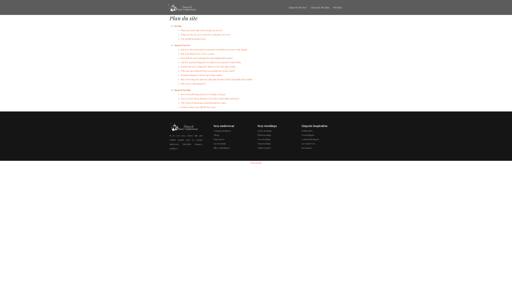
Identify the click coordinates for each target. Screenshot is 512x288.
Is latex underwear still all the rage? (198, 107)
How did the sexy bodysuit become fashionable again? (207, 58)
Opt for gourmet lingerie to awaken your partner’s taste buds (211, 62)
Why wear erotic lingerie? (193, 83)
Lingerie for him (320, 7)
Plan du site (256, 162)
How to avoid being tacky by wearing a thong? (203, 94)
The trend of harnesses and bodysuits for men (203, 102)
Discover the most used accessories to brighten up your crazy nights (214, 49)
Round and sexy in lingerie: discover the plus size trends (208, 66)
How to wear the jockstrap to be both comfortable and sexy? (210, 98)
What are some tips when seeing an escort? (202, 30)
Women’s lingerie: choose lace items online (201, 75)
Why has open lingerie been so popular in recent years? (208, 70)
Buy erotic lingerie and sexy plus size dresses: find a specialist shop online (217, 79)
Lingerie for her (298, 7)
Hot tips (337, 7)
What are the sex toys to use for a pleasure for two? (206, 34)
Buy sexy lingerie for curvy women (197, 53)
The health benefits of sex (193, 38)
